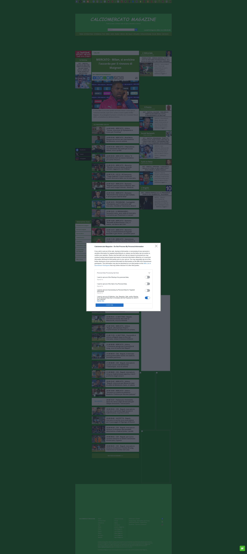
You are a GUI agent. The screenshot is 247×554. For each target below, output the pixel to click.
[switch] (147, 277)
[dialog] (123, 277)
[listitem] (123, 273)
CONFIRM (109, 305)
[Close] (157, 246)
